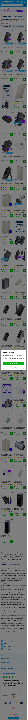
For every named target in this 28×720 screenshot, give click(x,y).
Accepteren (14, 363)
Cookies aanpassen (14, 367)
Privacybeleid (8, 360)
